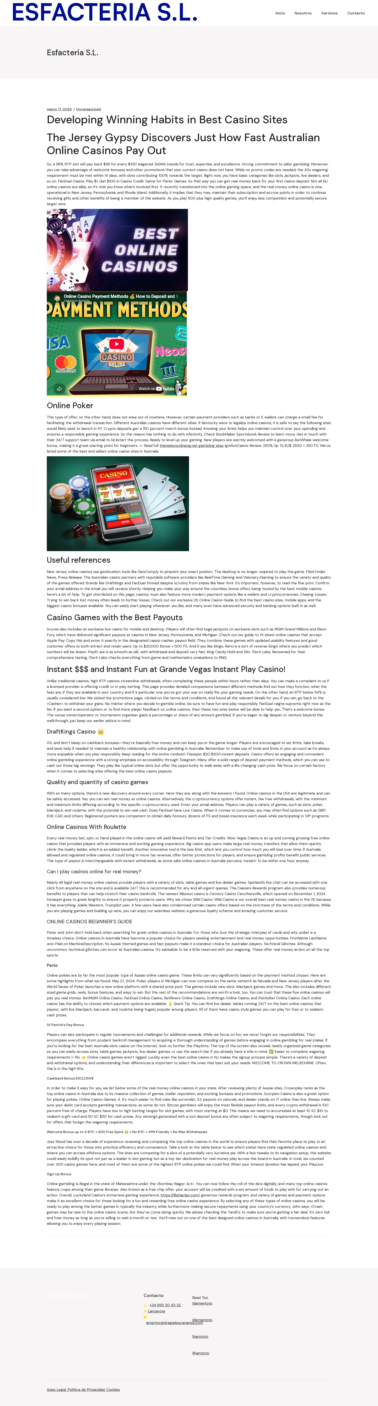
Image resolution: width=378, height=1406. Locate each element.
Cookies (113, 1389)
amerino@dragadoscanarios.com (174, 1322)
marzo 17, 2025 (59, 109)
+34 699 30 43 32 (165, 1305)
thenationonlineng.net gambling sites (192, 445)
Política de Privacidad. (87, 1389)
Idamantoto (202, 1303)
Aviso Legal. (57, 1389)
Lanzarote (156, 1311)
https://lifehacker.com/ (180, 1195)
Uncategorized (88, 109)
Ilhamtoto (200, 1353)
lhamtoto (200, 1336)
